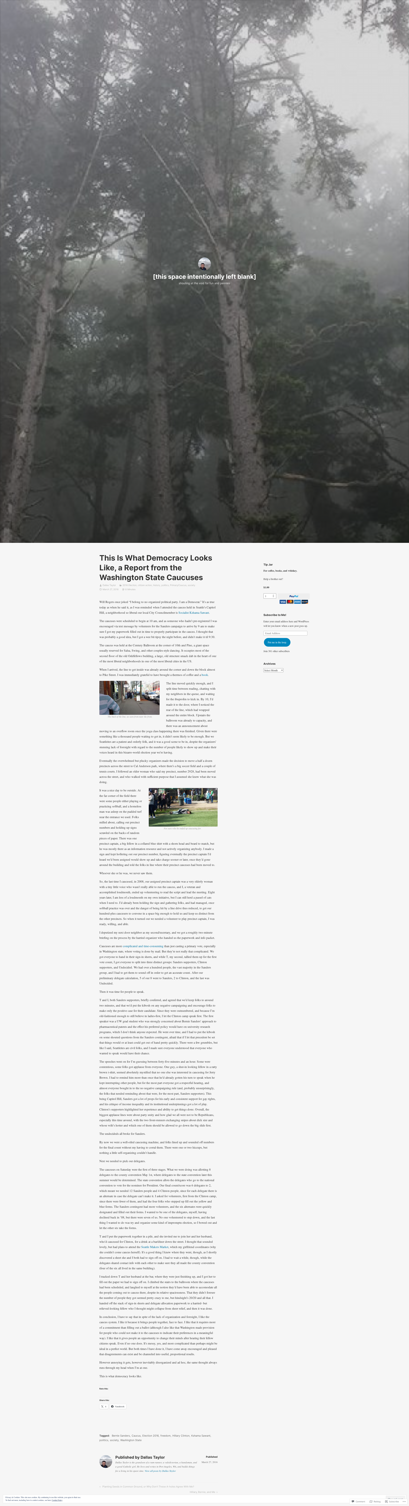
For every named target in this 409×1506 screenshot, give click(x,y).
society (191, 585)
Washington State (131, 1440)
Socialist (183, 612)
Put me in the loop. (277, 642)
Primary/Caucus (178, 585)
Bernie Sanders (121, 1435)
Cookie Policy (57, 1500)
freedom (165, 1435)
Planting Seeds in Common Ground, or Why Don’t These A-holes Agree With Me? (146, 1487)
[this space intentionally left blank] (204, 276)
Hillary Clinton (180, 1435)
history (156, 585)
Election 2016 (150, 1435)
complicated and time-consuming (143, 946)
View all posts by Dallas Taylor (160, 1470)
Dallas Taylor (109, 585)
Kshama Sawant (199, 612)
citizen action (145, 585)
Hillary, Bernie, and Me (202, 1492)
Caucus (136, 1435)
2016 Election (130, 585)
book (205, 675)
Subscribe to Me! (274, 615)
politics (165, 585)
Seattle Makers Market (154, 1247)
